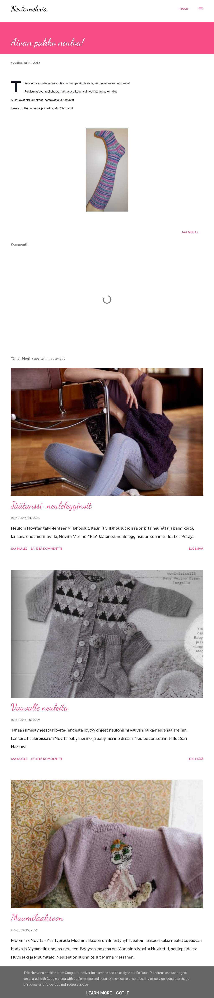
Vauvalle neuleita (39, 707)
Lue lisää (196, 548)
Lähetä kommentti (46, 548)
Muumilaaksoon (37, 917)
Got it (122, 992)
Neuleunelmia (29, 8)
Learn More (99, 992)
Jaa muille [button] (190, 232)
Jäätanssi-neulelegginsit (51, 505)
